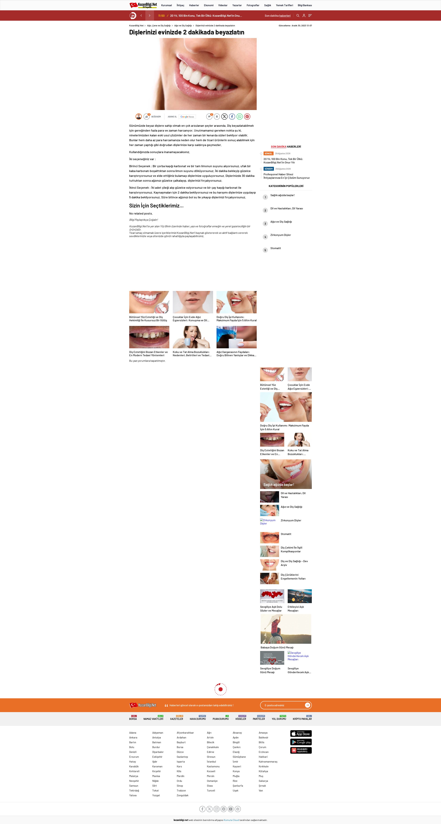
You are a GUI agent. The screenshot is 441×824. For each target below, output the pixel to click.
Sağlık (267, 5)
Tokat (155, 790)
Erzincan (264, 751)
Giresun (211, 756)
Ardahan (181, 737)
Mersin (210, 776)
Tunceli (211, 790)
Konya (236, 771)
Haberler (194, 5)
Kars (179, 766)
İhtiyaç (180, 5)
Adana (132, 732)
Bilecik (210, 742)
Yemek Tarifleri (284, 5)
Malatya (133, 776)
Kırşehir (156, 771)
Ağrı (209, 732)
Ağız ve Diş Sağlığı (183, 25)
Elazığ (236, 751)
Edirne (210, 751)
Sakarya (263, 780)
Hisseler (240, 717)
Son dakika (278, 15)
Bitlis (261, 742)
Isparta (181, 761)
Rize (235, 780)
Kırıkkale (264, 766)
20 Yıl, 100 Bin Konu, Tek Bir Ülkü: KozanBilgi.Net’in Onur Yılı (206, 15)
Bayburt (181, 742)
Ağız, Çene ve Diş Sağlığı (159, 25)
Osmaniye (212, 780)
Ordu (179, 780)
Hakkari (263, 756)
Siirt (154, 785)
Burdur (156, 747)
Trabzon (181, 790)
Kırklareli (134, 771)
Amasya (263, 732)
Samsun (133, 785)
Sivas (210, 785)
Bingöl (236, 742)
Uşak (235, 790)
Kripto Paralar (302, 717)
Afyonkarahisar (185, 732)
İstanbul (211, 761)
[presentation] (141, 15)
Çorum (262, 747)
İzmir (235, 761)
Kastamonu (213, 766)
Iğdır (154, 761)
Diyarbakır (158, 751)
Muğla (236, 776)
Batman (156, 742)
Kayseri (237, 766)
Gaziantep (182, 756)
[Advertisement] (106, 75)
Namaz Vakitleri (153, 717)
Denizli (132, 751)
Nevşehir (134, 780)
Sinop (180, 785)
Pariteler (259, 717)
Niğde (155, 780)
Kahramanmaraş (268, 761)
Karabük (134, 766)
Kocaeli (211, 771)
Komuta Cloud (231, 819)
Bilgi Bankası (305, 5)
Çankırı (236, 747)
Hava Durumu (198, 717)
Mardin (180, 776)
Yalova (133, 795)
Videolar (223, 5)
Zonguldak (182, 795)
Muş (261, 776)
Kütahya (263, 771)
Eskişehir (157, 756)
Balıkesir (263, 737)
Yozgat (156, 795)
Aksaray (237, 732)
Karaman (157, 766)
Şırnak (262, 785)
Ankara (133, 737)
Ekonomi (208, 5)
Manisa (156, 776)
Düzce (180, 751)
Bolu (131, 747)
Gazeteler (176, 717)
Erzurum (134, 756)
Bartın (132, 742)
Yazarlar (237, 5)
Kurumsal (166, 5)
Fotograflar (253, 5)
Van (261, 790)
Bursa (180, 747)
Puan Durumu (221, 717)
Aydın (236, 737)
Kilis (179, 771)
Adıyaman (157, 732)
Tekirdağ (134, 790)
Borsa (133, 717)
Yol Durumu (279, 717)
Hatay (132, 761)
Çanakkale (213, 747)
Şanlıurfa (238, 785)
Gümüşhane (239, 756)
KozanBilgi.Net (136, 25)
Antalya (156, 737)
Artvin (210, 737)
